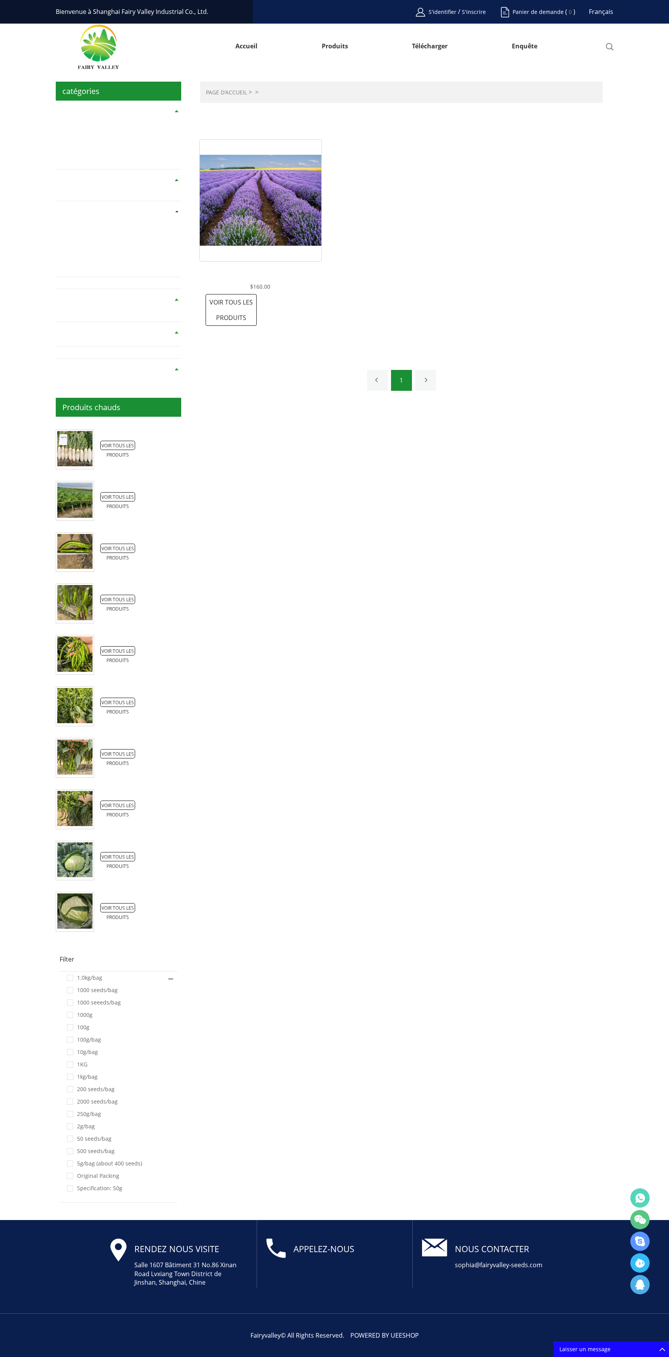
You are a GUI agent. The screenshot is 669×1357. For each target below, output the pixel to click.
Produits (335, 46)
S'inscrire (474, 11)
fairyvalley (640, 1263)
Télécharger (430, 46)
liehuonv (640, 1241)
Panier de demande (538, 11)
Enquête (524, 46)
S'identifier (443, 11)
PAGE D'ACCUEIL (226, 92)
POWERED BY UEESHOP (384, 1335)
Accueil (246, 46)
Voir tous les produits (231, 310)
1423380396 (640, 1284)
